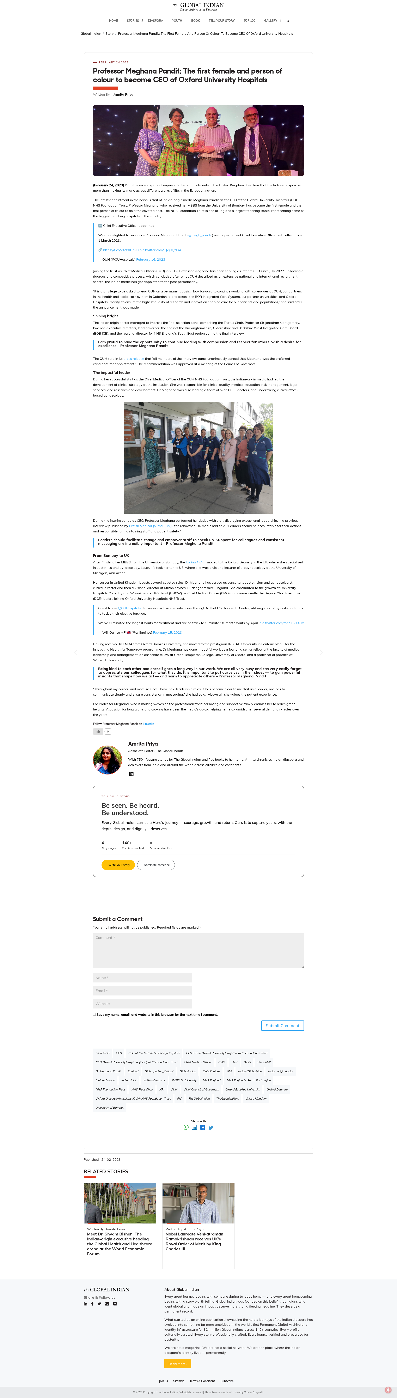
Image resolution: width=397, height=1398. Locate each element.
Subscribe (227, 1381)
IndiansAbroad (105, 1080)
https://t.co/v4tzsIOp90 (121, 250)
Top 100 (249, 21)
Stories (133, 21)
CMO (221, 1062)
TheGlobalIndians (227, 1098)
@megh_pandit (200, 235)
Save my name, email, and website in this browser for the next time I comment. (157, 1014)
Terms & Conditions (202, 1381)
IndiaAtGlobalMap (250, 1071)
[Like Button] (98, 731)
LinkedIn (148, 724)
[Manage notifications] (388, 1390)
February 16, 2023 (150, 259)
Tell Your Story (222, 21)
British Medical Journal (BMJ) (151, 526)
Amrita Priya (143, 744)
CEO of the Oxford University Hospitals (153, 1053)
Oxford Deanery (276, 1089)
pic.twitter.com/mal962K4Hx (281, 623)
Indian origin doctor (280, 1071)
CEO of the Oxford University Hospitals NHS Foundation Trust (226, 1053)
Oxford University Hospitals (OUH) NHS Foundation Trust (133, 1098)
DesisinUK (264, 1062)
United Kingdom (255, 1098)
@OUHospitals (129, 608)
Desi (234, 1062)
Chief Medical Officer (198, 1062)
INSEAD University (184, 1080)
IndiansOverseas (154, 1080)
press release (133, 358)
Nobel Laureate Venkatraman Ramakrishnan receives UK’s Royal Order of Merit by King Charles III (194, 1241)
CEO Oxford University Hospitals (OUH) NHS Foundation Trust (136, 1062)
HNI (229, 1071)
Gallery (270, 21)
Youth (177, 21)
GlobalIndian (187, 1071)
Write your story (119, 865)
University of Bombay (110, 1107)
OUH (174, 1089)
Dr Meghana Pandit (108, 1071)
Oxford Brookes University (242, 1089)
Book (195, 21)
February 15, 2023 (167, 632)
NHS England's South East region (249, 1080)
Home (113, 21)
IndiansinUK (129, 1080)
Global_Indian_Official (159, 1071)
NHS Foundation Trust (110, 1089)
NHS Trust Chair (142, 1089)
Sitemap (178, 1381)
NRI (161, 1089)
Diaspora (155, 21)
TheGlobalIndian (199, 1098)
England (133, 1071)
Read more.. (178, 1364)
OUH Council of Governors (201, 1089)
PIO (179, 1098)
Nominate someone (157, 865)
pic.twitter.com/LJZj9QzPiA (160, 250)
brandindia (102, 1053)
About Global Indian (181, 1289)
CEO (119, 1053)
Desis (247, 1062)
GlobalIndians (211, 1071)
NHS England (211, 1080)
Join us (163, 1381)
